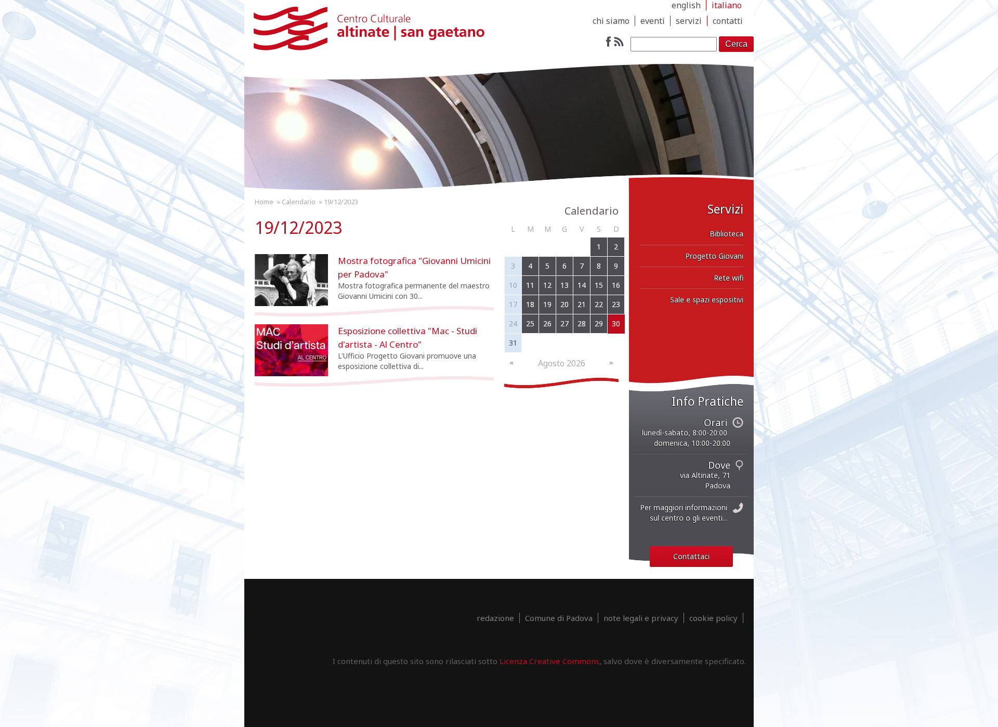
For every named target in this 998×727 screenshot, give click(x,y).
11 (530, 285)
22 (599, 304)
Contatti (728, 21)
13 (564, 285)
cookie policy (713, 618)
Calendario (299, 201)
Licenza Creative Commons (549, 661)
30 (616, 323)
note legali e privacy (640, 618)
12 (547, 285)
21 (581, 304)
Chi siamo (611, 21)
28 (581, 323)
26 (547, 323)
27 (564, 323)
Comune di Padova (559, 618)
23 (616, 304)
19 (547, 304)
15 (599, 285)
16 (616, 285)
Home (264, 201)
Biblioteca (726, 234)
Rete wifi (728, 278)
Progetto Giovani (714, 256)
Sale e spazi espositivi (706, 300)
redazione (495, 618)
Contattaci (691, 556)
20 (564, 304)
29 (599, 323)
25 (530, 323)
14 (581, 285)
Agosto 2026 (561, 363)
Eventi (652, 21)
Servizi (689, 21)
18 (530, 304)
